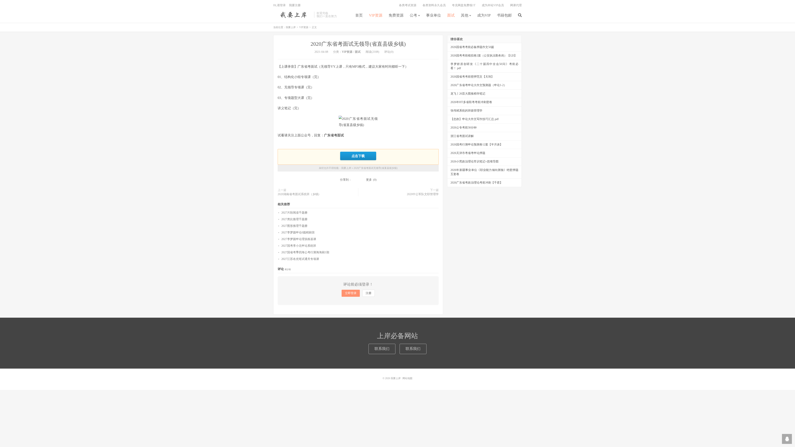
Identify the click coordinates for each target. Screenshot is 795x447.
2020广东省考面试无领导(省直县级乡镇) (358, 44)
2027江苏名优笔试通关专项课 (300, 259)
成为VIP (484, 15)
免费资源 (396, 15)
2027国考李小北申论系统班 (298, 245)
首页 (359, 15)
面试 (451, 15)
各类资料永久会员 (434, 5)
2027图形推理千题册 (294, 225)
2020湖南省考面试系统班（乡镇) (298, 194)
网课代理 (516, 5)
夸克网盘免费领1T (464, 5)
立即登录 (351, 293)
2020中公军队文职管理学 (423, 194)
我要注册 (295, 5)
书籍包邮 (504, 15)
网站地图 (407, 378)
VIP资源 (375, 15)
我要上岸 (292, 14)
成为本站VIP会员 (493, 5)
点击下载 (358, 156)
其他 (464, 15)
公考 (413, 15)
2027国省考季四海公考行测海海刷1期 (305, 252)
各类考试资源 (407, 5)
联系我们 (382, 349)
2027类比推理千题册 (294, 219)
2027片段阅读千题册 (294, 212)
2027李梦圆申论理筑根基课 (298, 239)
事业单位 (433, 15)
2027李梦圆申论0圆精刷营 (298, 232)
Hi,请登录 (279, 5)
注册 (368, 293)
